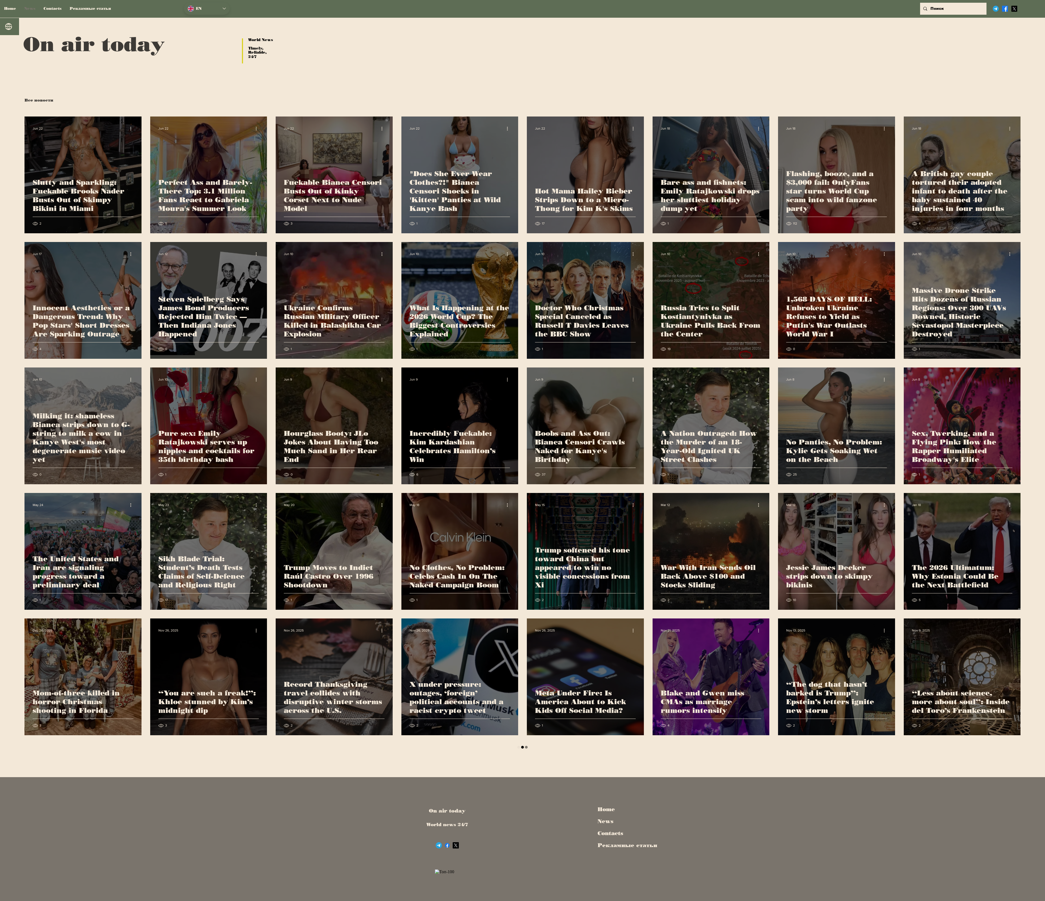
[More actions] (132, 128)
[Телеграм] (996, 9)
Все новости (38, 100)
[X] (1014, 9)
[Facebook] (1005, 9)
